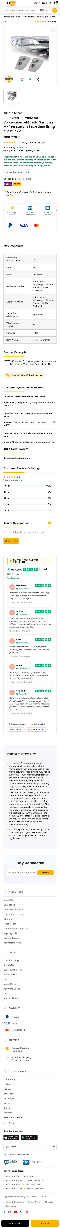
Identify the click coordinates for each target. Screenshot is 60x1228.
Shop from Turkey (14, 1188)
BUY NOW (45, 1223)
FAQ (5, 979)
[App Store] (11, 1138)
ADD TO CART (15, 1223)
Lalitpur (7, 1089)
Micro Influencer (11, 938)
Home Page (8, 16)
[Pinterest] (28, 1212)
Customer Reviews (12, 969)
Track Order (9, 923)
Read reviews (13, 578)
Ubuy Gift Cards (11, 988)
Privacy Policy (34, 1202)
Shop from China (33, 1184)
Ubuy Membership (12, 942)
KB (4, 21)
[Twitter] (23, 1212)
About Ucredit (10, 984)
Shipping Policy (11, 933)
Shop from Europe (34, 1188)
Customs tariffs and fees (16, 928)
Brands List (9, 965)
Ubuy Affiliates (10, 998)
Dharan (7, 1108)
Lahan (6, 1103)
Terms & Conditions (15, 1202)
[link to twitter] (38, 79)
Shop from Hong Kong (36, 1180)
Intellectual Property (13, 914)
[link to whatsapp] (22, 79)
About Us (8, 900)
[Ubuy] (11, 3)
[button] (37, 3)
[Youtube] (17, 1212)
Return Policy (10, 974)
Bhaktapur (8, 1093)
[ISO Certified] (31, 1162)
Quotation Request (13, 909)
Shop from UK (30, 1176)
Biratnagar (9, 1098)
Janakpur (8, 1112)
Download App (11, 960)
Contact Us (9, 904)
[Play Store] (29, 1138)
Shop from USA (12, 1176)
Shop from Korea (13, 1184)
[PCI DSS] (10, 1162)
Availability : (9, 147)
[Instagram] (11, 1212)
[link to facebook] (30, 79)
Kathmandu (9, 1079)
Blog (5, 993)
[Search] (54, 10)
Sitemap (7, 919)
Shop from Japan (14, 1180)
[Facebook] (5, 1212)
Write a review (11, 541)
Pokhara (7, 1084)
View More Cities (12, 1117)
